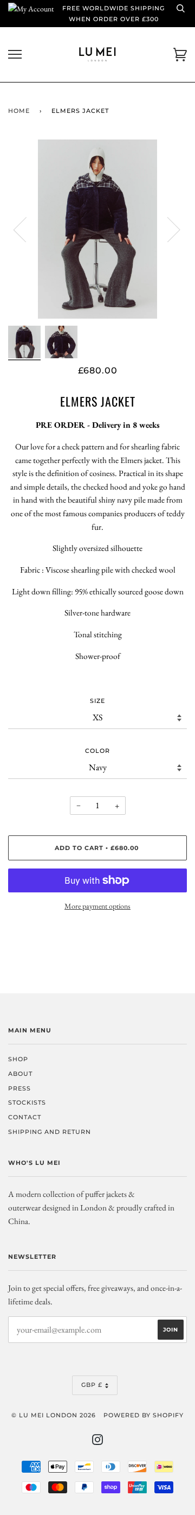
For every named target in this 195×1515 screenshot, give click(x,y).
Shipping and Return (49, 1132)
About (20, 1073)
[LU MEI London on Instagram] (97, 1442)
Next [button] (167, 229)
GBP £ (91, 1385)
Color (97, 751)
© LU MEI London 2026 (53, 1415)
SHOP (18, 1059)
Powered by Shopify (143, 1415)
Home (19, 111)
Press (19, 1088)
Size (97, 701)
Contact (24, 1117)
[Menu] (15, 54)
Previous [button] (26, 229)
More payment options (97, 906)
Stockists (27, 1102)
